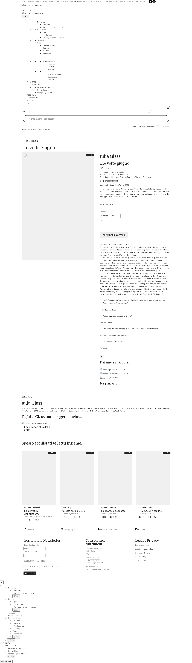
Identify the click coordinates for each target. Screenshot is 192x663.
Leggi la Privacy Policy (144, 549)
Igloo (15, 601)
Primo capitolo (120, 369)
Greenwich (151, 126)
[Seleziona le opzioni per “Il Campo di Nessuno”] (168, 509)
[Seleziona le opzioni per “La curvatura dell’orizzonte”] (53, 509)
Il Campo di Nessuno (150, 510)
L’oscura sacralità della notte (37, 428)
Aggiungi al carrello (114, 234)
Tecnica (16, 631)
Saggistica (12, 599)
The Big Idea (18, 604)
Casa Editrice (31, 530)
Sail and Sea (13, 651)
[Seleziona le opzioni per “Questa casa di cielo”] (91, 509)
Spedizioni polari (20, 626)
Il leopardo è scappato (113, 510)
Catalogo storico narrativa (24, 593)
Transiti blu (17, 634)
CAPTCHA (27, 569)
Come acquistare (142, 545)
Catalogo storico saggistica (24, 607)
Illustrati (16, 621)
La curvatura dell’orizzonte (32, 512)
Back (17, 596)
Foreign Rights (69, 530)
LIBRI (5, 585)
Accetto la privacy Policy (42, 566)
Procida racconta (15, 615)
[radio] (104, 216)
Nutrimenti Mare (14, 618)
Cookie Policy (140, 557)
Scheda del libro (121, 373)
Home (134, 126)
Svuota (102, 220)
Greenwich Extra (39, 517)
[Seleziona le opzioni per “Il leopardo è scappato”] (130, 509)
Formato (103, 212)
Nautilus (16, 623)
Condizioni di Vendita (143, 553)
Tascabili (11, 613)
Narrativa (141, 126)
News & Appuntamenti (110, 530)
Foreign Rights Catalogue (18, 653)
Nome (31, 545)
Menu (26, 16)
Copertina (114, 377)
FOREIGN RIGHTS (9, 646)
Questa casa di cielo (73, 510)
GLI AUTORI (7, 643)
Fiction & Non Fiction (16, 648)
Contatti (141, 530)
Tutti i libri (32, 130)
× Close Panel (6, 661)
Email (31, 551)
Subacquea (17, 628)
